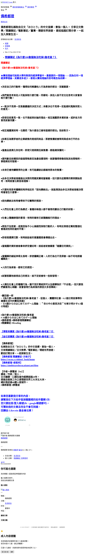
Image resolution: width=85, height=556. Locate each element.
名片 (6, 48)
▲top (3, 462)
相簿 (6, 43)
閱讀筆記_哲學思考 (21, 458)
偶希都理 (7, 16)
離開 (12, 552)
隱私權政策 (54, 527)
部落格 (7, 46)
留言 (20, 450)
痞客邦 (15, 450)
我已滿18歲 (5, 552)
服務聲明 (62, 527)
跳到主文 (4, 22)
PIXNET (27, 527)
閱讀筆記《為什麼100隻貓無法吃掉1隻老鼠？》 (31, 57)
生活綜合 (18, 39)
